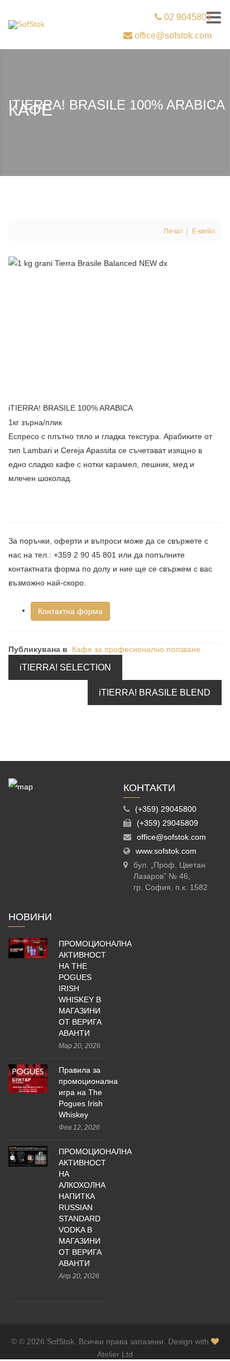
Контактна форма (70, 611)
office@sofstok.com (172, 35)
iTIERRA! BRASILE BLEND (154, 692)
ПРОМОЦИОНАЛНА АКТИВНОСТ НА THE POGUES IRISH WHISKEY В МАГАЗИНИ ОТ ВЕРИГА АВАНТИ (81, 988)
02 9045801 (187, 17)
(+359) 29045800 (166, 809)
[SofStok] (26, 24)
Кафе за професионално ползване (136, 649)
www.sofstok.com (166, 850)
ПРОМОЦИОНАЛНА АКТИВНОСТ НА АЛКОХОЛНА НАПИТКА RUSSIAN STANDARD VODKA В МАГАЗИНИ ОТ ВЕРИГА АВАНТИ (81, 1207)
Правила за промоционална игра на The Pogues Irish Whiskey (81, 1092)
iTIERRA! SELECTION (65, 667)
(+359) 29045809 (167, 822)
